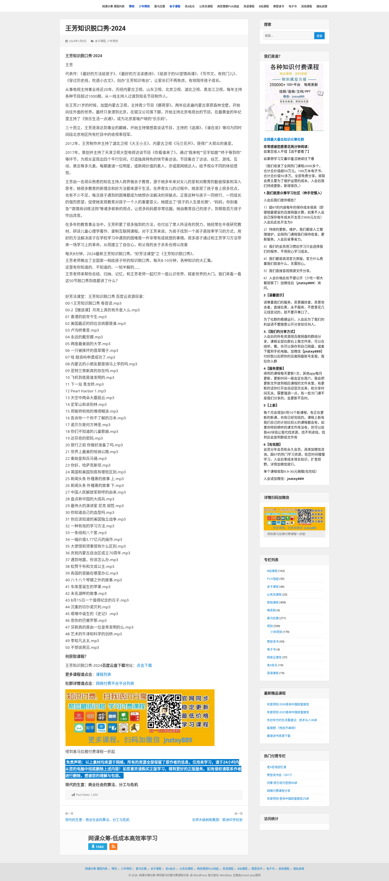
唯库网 (271, 610)
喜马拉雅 (273, 618)
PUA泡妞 (273, 579)
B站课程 (272, 571)
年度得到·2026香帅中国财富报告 (288, 704)
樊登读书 (273, 641)
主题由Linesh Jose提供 (247, 875)
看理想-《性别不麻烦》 (282, 728)
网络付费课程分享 (278, 791)
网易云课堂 (274, 657)
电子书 (271, 649)
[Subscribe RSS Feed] (113, 846)
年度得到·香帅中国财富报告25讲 (288, 798)
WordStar (225, 875)
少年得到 (112, 41)
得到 (270, 626)
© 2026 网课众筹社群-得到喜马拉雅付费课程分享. (159, 875)
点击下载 (144, 665)
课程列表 (103, 674)
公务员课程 (274, 594)
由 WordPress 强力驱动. (204, 875)
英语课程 (273, 673)
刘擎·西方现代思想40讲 (282, 783)
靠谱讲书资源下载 (278, 736)
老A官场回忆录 (276, 767)
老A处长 (272, 665)
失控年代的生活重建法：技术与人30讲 (292, 720)
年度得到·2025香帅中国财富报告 (288, 712)
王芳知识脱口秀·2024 (95, 28)
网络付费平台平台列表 (115, 683)
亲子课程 (100, 41)
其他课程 (273, 602)
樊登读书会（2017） (280, 775)
